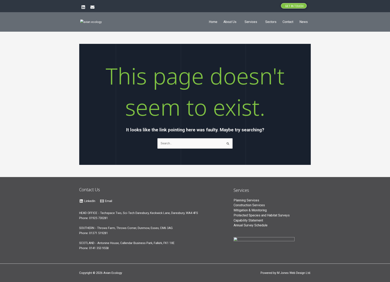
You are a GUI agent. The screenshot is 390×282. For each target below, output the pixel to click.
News (303, 22)
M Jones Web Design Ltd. (294, 273)
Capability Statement (248, 220)
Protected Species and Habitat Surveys (262, 215)
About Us (229, 22)
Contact (288, 22)
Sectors (270, 22)
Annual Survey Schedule (251, 225)
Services (251, 22)
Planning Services (246, 200)
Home (213, 22)
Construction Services (249, 205)
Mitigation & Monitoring (250, 210)
